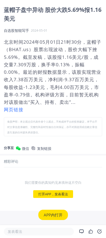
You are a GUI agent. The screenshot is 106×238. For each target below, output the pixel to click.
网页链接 (13, 109)
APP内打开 (53, 214)
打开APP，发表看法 (53, 194)
